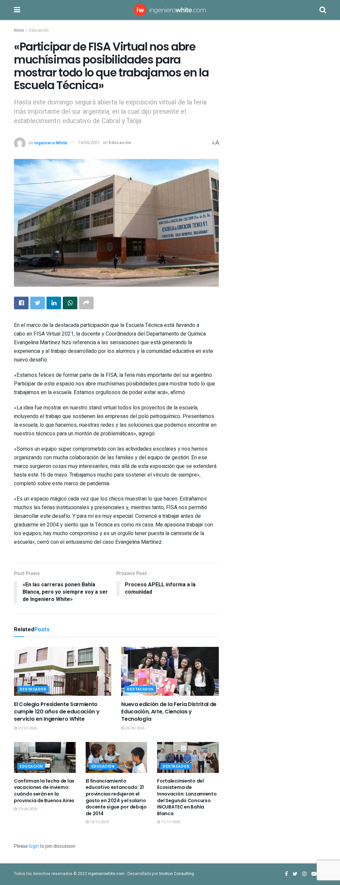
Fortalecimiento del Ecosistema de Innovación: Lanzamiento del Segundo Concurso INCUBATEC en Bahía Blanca (187, 797)
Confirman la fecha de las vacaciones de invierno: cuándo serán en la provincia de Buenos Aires (44, 791)
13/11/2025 (99, 822)
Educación (39, 30)
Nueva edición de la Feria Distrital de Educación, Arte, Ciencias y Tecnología (168, 711)
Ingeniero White (50, 142)
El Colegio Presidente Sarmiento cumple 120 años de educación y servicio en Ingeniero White (56, 711)
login (34, 846)
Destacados (33, 689)
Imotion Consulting (176, 874)
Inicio (19, 30)
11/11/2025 (170, 822)
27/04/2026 (27, 809)
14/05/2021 (89, 142)
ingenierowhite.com (106, 874)
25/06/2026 (134, 728)
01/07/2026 (27, 728)
